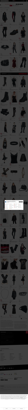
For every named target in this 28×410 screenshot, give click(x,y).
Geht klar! (7, 408)
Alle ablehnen (14, 408)
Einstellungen (21, 408)
